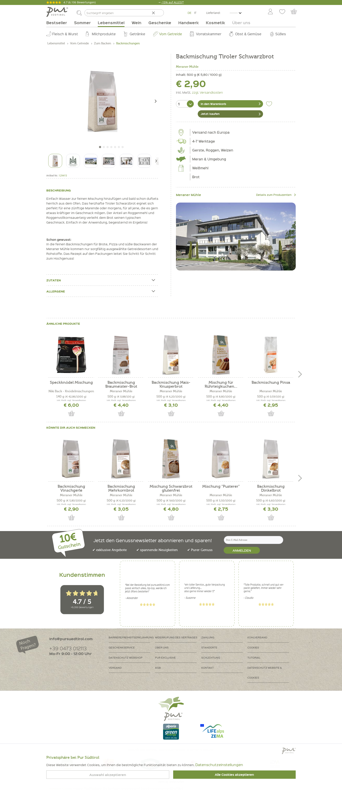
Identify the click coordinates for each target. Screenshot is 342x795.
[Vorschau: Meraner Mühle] (73, 161)
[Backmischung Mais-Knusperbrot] (171, 355)
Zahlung (207, 637)
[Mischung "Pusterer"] (221, 459)
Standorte (209, 647)
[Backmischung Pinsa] (271, 355)
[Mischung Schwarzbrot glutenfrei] (171, 459)
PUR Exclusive (165, 657)
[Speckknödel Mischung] (71, 355)
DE (189, 12)
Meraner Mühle (187, 67)
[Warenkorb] (295, 12)
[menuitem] (270, 12)
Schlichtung (210, 657)
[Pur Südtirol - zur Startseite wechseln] (57, 12)
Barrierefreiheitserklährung (131, 637)
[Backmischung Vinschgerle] (71, 459)
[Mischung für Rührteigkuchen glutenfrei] (221, 355)
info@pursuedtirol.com (71, 638)
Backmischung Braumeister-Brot (121, 384)
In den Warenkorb (213, 104)
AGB (158, 667)
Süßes (280, 33)
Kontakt (207, 667)
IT (195, 12)
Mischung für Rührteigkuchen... (221, 384)
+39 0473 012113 (68, 648)
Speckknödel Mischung (71, 383)
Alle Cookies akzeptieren (234, 774)
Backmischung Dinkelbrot (271, 488)
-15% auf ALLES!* (172, 2)
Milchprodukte (104, 33)
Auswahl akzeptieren (107, 774)
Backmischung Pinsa (271, 383)
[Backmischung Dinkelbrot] (271, 459)
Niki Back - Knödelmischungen (71, 391)
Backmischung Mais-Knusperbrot (171, 384)
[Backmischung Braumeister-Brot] (121, 355)
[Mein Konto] (270, 12)
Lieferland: (213, 13)
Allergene (55, 291)
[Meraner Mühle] (236, 236)
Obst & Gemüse (248, 33)
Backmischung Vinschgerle (71, 488)
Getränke (137, 33)
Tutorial (253, 657)
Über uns (162, 647)
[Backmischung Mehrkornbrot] (121, 459)
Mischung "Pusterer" (221, 487)
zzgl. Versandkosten (207, 92)
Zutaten (53, 280)
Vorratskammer (208, 33)
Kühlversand (257, 637)
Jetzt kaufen (210, 114)
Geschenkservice (122, 647)
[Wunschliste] (282, 12)
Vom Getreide (170, 33)
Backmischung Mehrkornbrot (121, 488)
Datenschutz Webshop (125, 657)
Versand (115, 667)
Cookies (253, 647)
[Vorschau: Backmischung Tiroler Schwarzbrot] (55, 161)
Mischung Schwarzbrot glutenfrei (171, 488)
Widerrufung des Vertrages (176, 637)
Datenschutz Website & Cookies (264, 672)
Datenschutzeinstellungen (219, 764)
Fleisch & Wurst (65, 33)
